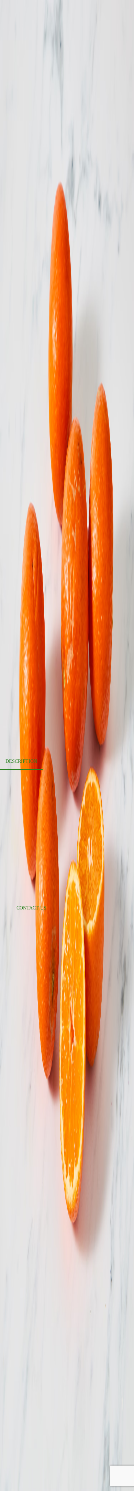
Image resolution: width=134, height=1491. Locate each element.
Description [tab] (21, 761)
